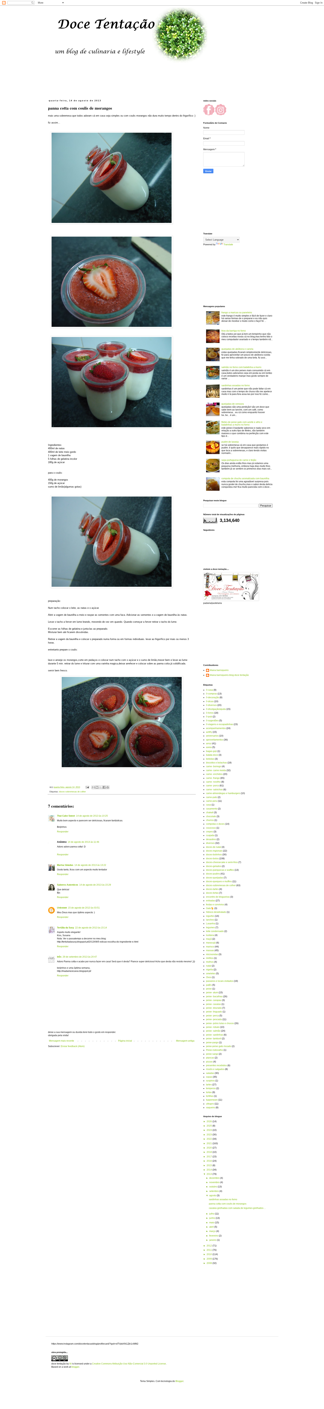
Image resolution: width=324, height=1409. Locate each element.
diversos (210, 843)
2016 (209, 1161)
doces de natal (213, 847)
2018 (209, 1152)
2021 (209, 1143)
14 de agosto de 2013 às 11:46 (83, 842)
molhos (210, 962)
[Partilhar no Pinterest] (108, 787)
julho (212, 1213)
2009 (209, 1259)
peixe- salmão (213, 1031)
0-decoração (212, 697)
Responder (62, 831)
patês (209, 985)
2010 (209, 1254)
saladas (210, 1073)
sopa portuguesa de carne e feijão (238, 460)
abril (211, 1227)
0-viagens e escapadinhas (219, 724)
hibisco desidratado (216, 912)
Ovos (208, 977)
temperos (211, 1088)
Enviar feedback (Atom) (73, 1046)
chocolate (211, 816)
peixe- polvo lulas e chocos (220, 1023)
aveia (209, 747)
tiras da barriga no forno (233, 330)
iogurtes (210, 916)
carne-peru (211, 801)
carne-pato (211, 797)
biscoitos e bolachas (216, 762)
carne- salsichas (214, 789)
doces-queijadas (214, 877)
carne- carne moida (216, 770)
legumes (210, 927)
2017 (209, 1156)
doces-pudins (213, 873)
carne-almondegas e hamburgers (223, 793)
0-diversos (211, 705)
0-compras (211, 693)
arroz (208, 743)
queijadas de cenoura (232, 404)
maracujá (211, 942)
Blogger (179, 1381)
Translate (228, 244)
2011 (209, 1250)
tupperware (212, 1100)
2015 (209, 1165)
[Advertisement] (142, 83)
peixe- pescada (214, 1019)
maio (212, 1222)
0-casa (209, 690)
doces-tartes (212, 889)
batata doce (212, 755)
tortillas (209, 1096)
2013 (209, 1174)
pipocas (210, 1057)
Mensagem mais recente (61, 1041)
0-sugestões (212, 720)
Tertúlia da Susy (65, 927)
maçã (209, 939)
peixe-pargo (212, 1042)
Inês (59, 956)
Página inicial (125, 1041)
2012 (209, 1245)
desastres (211, 839)
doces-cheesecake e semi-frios (222, 862)
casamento (211, 808)
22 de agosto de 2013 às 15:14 (91, 927)
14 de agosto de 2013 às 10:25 (92, 816)
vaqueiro (210, 1107)
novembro (214, 1182)
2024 (209, 1130)
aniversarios (212, 735)
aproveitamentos (214, 739)
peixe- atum (212, 992)
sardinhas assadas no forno (235, 385)
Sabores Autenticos (67, 885)
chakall (209, 812)
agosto (213, 1195)
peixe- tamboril (213, 1038)
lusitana (210, 935)
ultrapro (210, 1103)
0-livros (210, 713)
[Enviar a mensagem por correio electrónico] (87, 787)
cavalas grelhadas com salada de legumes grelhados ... (237, 1208)
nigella (209, 969)
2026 (209, 1121)
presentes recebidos (216, 1065)
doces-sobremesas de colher (72, 791)
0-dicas (210, 701)
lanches (210, 919)
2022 (209, 1139)
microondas (212, 954)
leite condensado (215, 931)
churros (210, 820)
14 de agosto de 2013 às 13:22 (90, 865)
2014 (209, 1169)
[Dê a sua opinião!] (97, 787)
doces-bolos (212, 858)
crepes (209, 831)
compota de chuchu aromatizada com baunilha (245, 478)
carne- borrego (213, 766)
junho (212, 1218)
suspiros (210, 1080)
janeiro (213, 1240)
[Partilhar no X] (100, 787)
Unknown (62, 907)
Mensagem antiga (185, 1041)
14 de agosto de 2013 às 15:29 (95, 885)
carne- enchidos (214, 774)
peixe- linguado (214, 1011)
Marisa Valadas (65, 865)
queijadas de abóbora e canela (237, 349)
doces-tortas (212, 893)
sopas (209, 1077)
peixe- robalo (213, 1027)
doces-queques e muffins (219, 881)
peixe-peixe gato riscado (218, 1046)
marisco (210, 946)
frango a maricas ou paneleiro (236, 312)
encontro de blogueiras (218, 897)
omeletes (210, 973)
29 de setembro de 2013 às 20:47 (80, 956)
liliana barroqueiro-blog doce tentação (229, 675)
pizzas (209, 1061)
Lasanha (210, 923)
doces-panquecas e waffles (220, 870)
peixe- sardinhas (214, 1034)
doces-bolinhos (214, 854)
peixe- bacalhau (214, 996)
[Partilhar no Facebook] (104, 787)
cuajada (210, 835)
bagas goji (211, 751)
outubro (213, 1186)
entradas (210, 900)
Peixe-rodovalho (214, 1050)
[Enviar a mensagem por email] (93, 787)
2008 (209, 1263)
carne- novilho (213, 782)
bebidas (210, 759)
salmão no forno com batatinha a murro (241, 367)
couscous (211, 828)
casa (208, 804)
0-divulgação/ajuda (216, 709)
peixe (209, 988)
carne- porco (212, 785)
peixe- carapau (213, 1000)
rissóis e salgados (215, 1069)
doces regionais (214, 850)
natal (208, 966)
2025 (209, 1125)
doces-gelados (213, 866)
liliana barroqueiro (219, 670)
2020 (209, 1147)
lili (70, 1363)
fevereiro (214, 1235)
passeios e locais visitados (219, 981)
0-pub (209, 716)
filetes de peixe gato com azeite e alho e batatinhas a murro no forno (241, 423)
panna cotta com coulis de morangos (227, 1203)
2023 (209, 1134)
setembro (214, 1191)
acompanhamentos (216, 728)
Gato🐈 (210, 908)
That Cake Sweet (66, 816)
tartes (209, 1084)
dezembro (214, 1178)
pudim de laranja (230, 442)
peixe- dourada (214, 1008)
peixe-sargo (212, 1054)
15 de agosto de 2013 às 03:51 (84, 907)
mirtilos (209, 958)
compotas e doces (215, 824)
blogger (75, 1367)
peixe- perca (212, 1015)
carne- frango (213, 778)
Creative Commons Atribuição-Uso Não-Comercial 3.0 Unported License (129, 1363)
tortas (209, 1092)
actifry (209, 732)
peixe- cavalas (213, 1004)
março (212, 1231)
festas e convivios (215, 904)
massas (210, 950)
